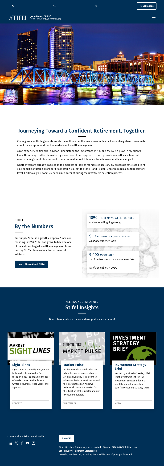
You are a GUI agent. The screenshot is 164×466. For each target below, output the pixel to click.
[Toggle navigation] (154, 18)
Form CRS (66, 438)
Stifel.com (132, 447)
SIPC (114, 447)
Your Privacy (65, 451)
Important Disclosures (85, 451)
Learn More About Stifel (31, 264)
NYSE (121, 447)
